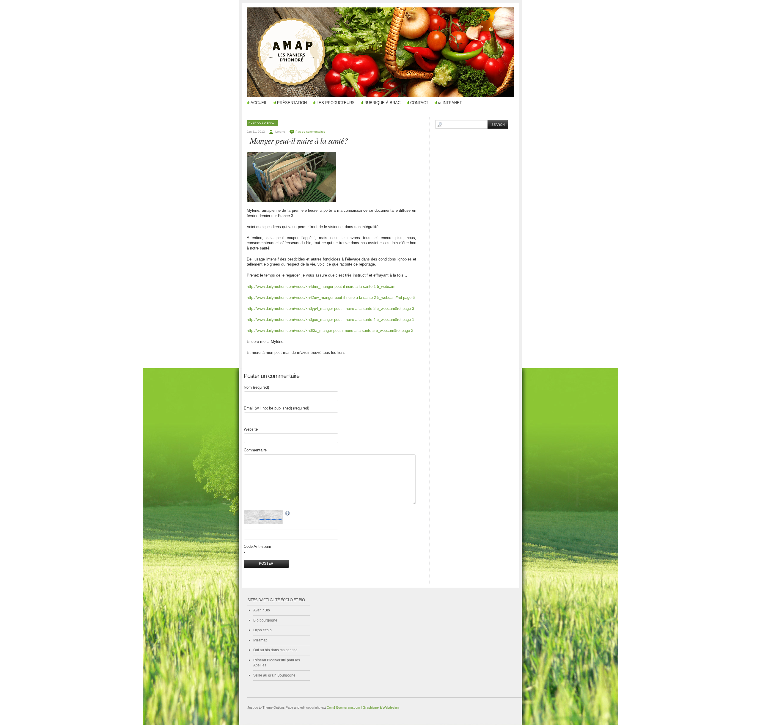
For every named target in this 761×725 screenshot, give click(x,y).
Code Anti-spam (257, 546)
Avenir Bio (261, 610)
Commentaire (255, 450)
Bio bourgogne (265, 620)
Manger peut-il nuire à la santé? (299, 140)
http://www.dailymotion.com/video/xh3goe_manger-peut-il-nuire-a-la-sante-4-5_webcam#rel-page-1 (330, 319)
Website (251, 429)
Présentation (292, 103)
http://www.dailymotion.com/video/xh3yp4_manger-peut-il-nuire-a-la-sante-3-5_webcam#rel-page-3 (330, 308)
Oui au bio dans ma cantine (275, 650)
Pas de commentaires (310, 131)
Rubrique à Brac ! (262, 122)
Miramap (260, 640)
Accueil (259, 103)
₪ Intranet (450, 103)
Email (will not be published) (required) (276, 408)
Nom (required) (256, 387)
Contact (419, 103)
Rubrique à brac (382, 103)
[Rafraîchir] (287, 513)
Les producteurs (336, 103)
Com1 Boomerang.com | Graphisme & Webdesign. (363, 707)
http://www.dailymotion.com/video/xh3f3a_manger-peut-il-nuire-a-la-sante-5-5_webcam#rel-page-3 (330, 330)
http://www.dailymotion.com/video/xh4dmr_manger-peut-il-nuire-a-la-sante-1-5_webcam (321, 286)
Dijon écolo (262, 630)
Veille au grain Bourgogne (274, 675)
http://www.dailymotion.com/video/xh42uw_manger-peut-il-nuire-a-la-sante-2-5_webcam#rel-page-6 (331, 297)
